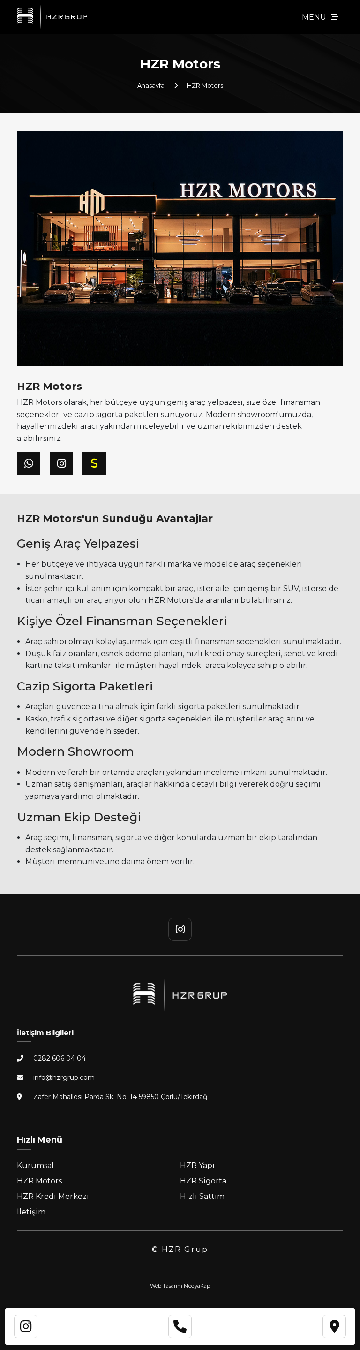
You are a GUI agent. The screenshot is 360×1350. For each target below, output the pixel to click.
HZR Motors (39, 1180)
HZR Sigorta (203, 1180)
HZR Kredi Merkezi (53, 1196)
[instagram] (180, 929)
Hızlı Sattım (202, 1196)
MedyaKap (197, 1285)
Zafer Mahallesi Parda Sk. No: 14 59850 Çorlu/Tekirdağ (120, 1096)
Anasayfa (151, 85)
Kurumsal (35, 1165)
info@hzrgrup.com (64, 1077)
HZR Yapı (197, 1165)
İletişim (31, 1211)
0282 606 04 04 (59, 1058)
